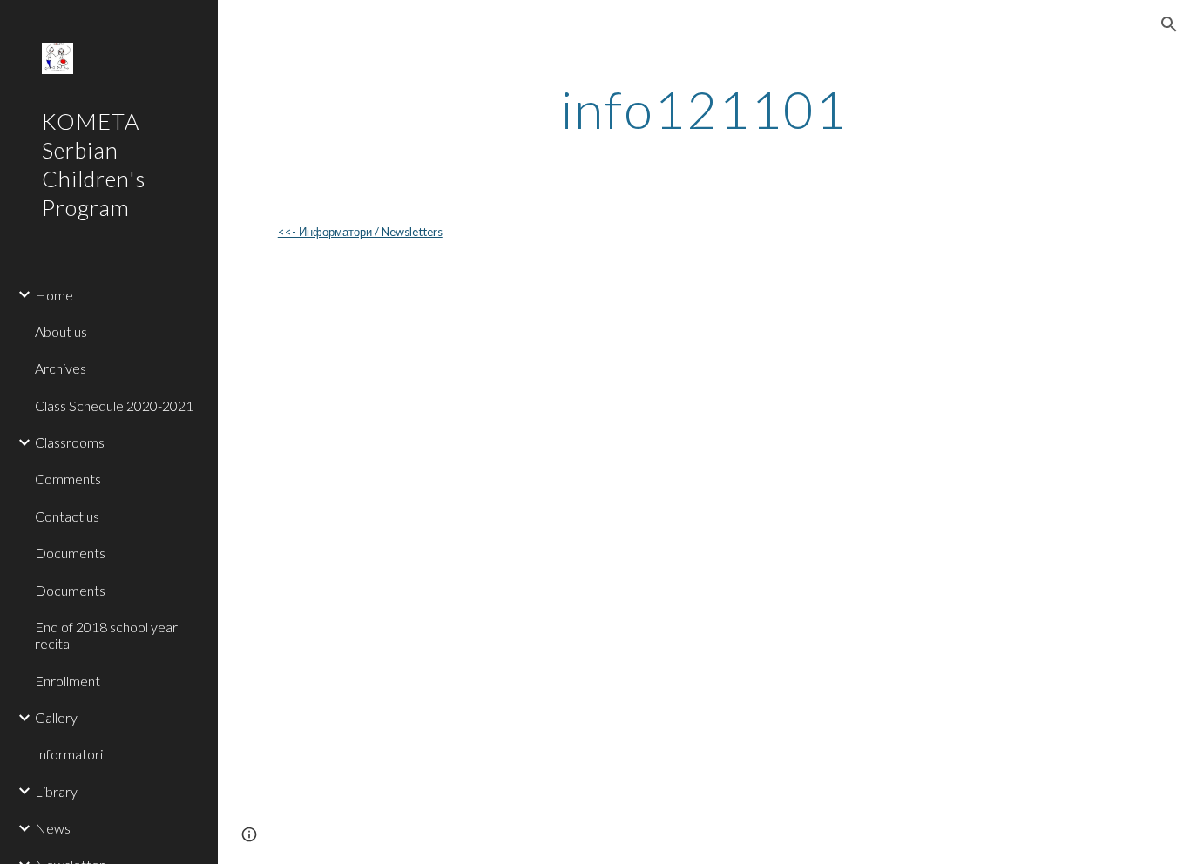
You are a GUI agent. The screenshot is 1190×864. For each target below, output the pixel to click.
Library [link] (56, 791)
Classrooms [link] (70, 442)
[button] (1169, 24)
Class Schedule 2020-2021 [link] (114, 405)
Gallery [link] (56, 717)
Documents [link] (70, 552)
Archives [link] (60, 368)
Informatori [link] (69, 754)
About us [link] (61, 331)
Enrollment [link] (67, 680)
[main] (704, 109)
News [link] (53, 828)
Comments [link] (68, 478)
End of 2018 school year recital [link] (106, 634)
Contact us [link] (67, 516)
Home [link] (54, 295)
